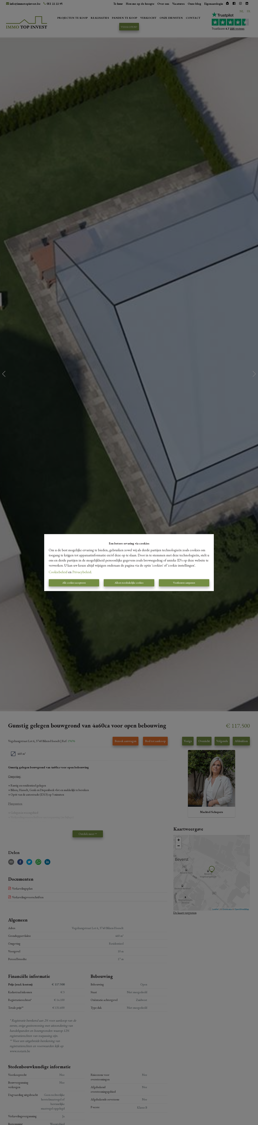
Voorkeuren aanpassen (184, 582)
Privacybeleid (81, 572)
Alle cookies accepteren (74, 582)
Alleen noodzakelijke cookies (129, 582)
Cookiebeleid (58, 572)
